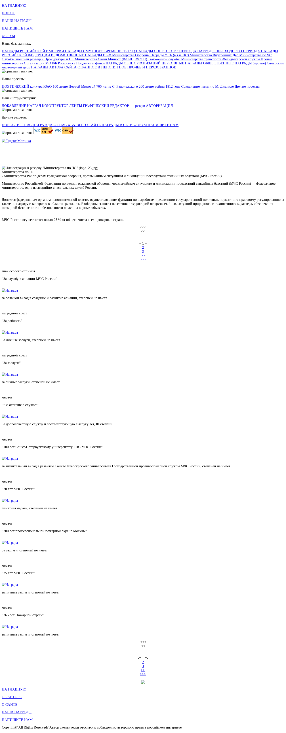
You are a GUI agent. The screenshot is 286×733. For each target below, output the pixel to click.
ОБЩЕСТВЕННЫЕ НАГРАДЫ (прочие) (235, 63)
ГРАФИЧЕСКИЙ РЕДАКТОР (106, 106)
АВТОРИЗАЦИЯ (159, 106)
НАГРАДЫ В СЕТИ (118, 125)
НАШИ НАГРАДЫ (17, 21)
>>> (143, 259)
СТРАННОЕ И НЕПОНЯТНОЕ (102, 67)
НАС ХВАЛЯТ (71, 125)
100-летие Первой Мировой (74, 86)
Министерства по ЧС (255, 55)
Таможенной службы (164, 59)
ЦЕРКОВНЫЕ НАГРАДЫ (182, 63)
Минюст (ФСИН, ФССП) (128, 59)
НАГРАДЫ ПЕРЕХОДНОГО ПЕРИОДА (229, 51)
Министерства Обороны (131, 55)
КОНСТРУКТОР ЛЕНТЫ (62, 106)
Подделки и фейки (91, 63)
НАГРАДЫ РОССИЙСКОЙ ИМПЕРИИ (33, 51)
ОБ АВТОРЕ (12, 697)
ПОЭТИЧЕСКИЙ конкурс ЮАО (27, 86)
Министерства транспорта (201, 59)
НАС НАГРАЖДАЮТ (41, 125)
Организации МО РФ (41, 63)
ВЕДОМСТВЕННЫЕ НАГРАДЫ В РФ (81, 55)
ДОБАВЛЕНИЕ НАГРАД (22, 106)
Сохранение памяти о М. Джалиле (208, 86)
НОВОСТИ (11, 125)
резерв (140, 106)
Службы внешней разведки (23, 59)
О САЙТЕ (93, 125)
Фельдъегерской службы (241, 59)
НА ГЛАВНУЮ (14, 5)
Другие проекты (247, 86)
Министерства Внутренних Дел (214, 55)
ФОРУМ (8, 36)
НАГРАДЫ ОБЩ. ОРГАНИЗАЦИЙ (134, 63)
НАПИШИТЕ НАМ (17, 28)
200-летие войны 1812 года (160, 86)
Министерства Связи (91, 59)
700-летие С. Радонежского (117, 86)
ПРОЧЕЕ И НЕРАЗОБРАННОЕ (151, 67)
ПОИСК (8, 13)
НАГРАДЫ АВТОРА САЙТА (54, 67)
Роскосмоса (67, 63)
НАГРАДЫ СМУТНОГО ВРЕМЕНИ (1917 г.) (100, 51)
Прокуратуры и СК (59, 59)
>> (143, 255)
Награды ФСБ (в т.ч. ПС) (170, 55)
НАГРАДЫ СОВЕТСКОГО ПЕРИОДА (166, 51)
